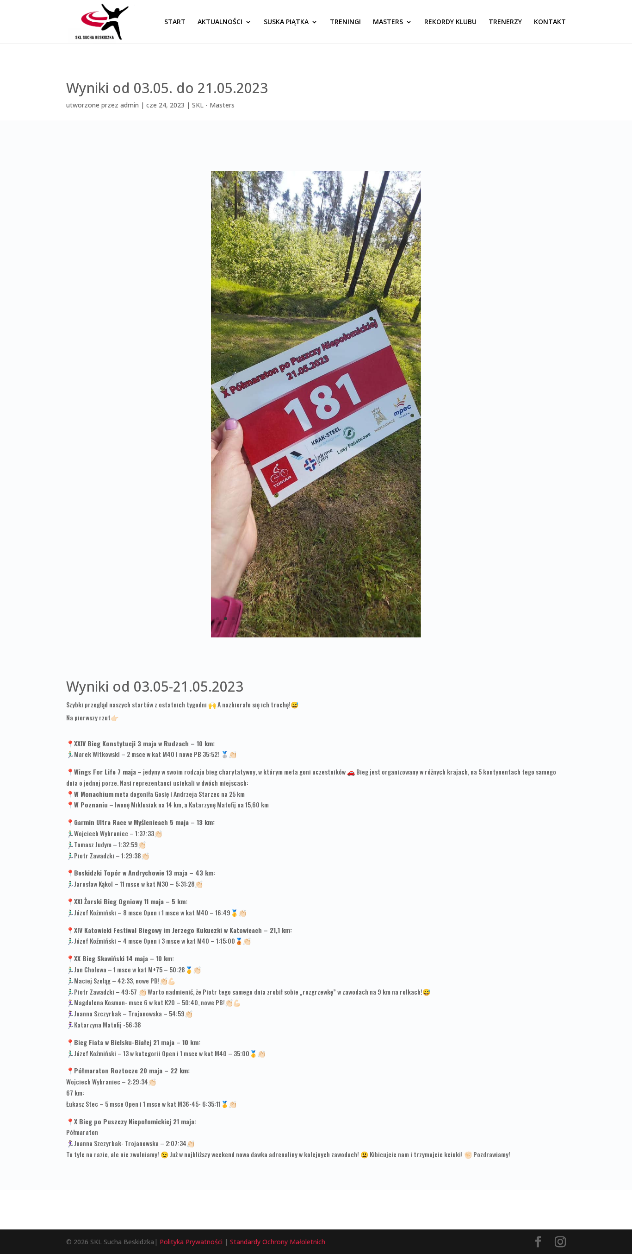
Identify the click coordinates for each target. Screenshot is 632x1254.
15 (327, 618)
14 (320, 618)
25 (406, 618)
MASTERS (388, 22)
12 (304, 618)
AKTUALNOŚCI (220, 22)
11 (296, 618)
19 (359, 618)
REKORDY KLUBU (450, 22)
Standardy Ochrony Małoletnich (277, 1241)
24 (398, 618)
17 (343, 618)
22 (382, 618)
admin (129, 105)
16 (335, 618)
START (175, 22)
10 (288, 618)
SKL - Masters (213, 105)
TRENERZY (505, 22)
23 (390, 618)
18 (351, 618)
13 (312, 618)
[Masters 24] (316, 637)
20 (367, 618)
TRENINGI (345, 22)
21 (375, 618)
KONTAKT (550, 22)
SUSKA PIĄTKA (286, 22)
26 (414, 618)
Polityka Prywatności (191, 1241)
